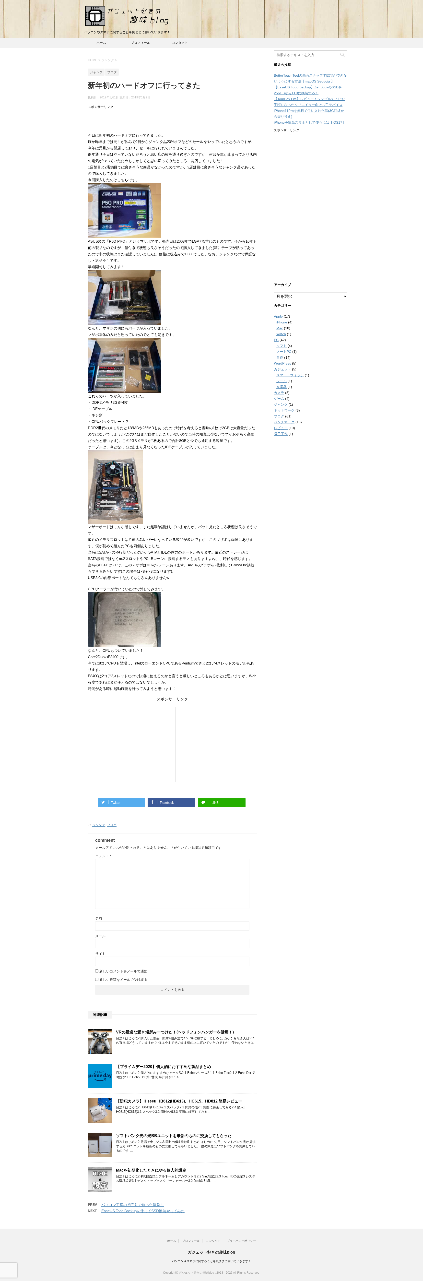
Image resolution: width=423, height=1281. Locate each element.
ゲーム (279, 399)
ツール (281, 381)
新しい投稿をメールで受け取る (123, 980)
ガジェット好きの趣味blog (211, 1252)
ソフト (281, 346)
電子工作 (281, 434)
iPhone (281, 322)
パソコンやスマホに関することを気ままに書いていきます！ (211, 1261)
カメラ (279, 393)
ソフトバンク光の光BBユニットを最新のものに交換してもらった (174, 1136)
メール (100, 936)
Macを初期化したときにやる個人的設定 (151, 1170)
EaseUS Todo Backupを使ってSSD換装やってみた (143, 1211)
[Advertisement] (172, 120)
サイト (100, 954)
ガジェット (282, 369)
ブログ (112, 825)
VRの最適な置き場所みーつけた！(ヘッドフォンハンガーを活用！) (175, 1032)
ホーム (101, 43)
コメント (103, 856)
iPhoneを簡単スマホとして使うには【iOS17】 (310, 122)
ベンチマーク (284, 422)
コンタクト (180, 43)
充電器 (281, 387)
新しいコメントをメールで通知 (123, 971)
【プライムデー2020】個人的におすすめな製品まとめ (163, 1067)
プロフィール (140, 43)
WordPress (282, 363)
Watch (281, 334)
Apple (278, 316)
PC (276, 340)
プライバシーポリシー (241, 1241)
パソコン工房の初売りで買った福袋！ (132, 1205)
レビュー (281, 428)
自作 (279, 357)
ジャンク (98, 825)
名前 (98, 918)
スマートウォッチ (290, 375)
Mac (279, 328)
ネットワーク (284, 410)
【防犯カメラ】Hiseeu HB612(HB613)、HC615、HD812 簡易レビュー (179, 1101)
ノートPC (283, 352)
